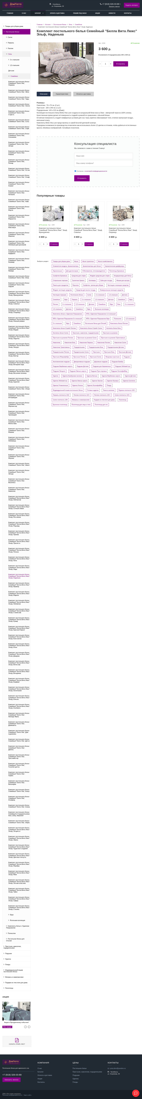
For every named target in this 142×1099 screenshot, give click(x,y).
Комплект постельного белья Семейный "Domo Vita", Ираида (18, 269)
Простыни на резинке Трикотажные (113, 338)
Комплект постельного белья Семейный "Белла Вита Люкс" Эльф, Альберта (19, 706)
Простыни (96, 352)
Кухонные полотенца (60, 404)
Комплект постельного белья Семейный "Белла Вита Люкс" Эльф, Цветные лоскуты (19, 855)
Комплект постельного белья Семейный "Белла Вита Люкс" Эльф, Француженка (19, 293)
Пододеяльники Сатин (81, 352)
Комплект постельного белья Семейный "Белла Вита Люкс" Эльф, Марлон (19, 593)
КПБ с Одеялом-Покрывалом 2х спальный (67, 318)
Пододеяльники (79, 347)
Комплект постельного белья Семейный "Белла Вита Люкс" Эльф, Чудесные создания (19, 846)
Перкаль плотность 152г (61, 395)
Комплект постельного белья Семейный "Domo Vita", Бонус (19, 790)
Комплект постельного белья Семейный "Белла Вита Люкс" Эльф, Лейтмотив (19, 498)
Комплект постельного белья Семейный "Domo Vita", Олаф (19, 176)
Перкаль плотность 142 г (126, 390)
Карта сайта (27, 1095)
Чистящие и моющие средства (117, 285)
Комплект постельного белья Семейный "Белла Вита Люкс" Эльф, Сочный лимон (19, 506)
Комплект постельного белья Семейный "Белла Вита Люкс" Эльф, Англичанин (19, 688)
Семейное (14, 76)
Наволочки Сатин (120, 342)
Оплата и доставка (57, 13)
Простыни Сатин (95, 357)
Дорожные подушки (100, 361)
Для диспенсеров (72, 271)
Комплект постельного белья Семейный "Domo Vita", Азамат (18, 184)
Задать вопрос (131, 5)
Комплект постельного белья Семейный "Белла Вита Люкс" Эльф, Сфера (19, 898)
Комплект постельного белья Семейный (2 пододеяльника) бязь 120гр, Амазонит (19, 813)
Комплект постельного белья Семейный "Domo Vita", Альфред (18, 798)
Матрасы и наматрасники (14, 977)
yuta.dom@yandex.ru (118, 1068)
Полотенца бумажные (116, 271)
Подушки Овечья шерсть (78, 371)
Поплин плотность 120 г (102, 395)
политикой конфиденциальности (96, 171)
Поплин (10, 48)
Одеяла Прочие (97, 381)
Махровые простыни (113, 357)
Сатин (10, 37)
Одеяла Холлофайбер (94, 385)
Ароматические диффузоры (114, 266)
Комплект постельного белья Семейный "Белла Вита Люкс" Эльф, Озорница (19, 310)
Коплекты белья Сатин (60, 333)
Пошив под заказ (79, 13)
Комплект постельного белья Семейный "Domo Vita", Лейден (18, 447)
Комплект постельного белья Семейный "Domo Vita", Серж (18, 127)
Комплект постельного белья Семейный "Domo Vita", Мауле (18, 208)
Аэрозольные (57, 271)
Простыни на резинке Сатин (87, 338)
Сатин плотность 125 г (122, 395)
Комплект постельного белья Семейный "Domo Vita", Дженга (18, 747)
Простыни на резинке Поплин (63, 338)
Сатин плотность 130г (60, 400)
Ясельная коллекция (17, 920)
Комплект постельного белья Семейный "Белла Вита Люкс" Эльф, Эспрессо (19, 829)
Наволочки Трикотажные (61, 347)
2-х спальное (14, 60)
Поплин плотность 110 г (82, 395)
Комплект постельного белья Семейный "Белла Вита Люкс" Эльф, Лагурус (19, 345)
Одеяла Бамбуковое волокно (72, 376)
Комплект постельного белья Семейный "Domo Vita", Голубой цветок (18, 765)
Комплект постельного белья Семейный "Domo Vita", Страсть (18, 112)
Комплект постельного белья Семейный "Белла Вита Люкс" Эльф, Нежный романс (19, 319)
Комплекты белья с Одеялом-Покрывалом (17, 927)
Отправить (81, 178)
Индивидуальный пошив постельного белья (13, 970)
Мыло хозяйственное (105, 261)
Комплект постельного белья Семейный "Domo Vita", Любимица (18, 439)
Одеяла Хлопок (77, 385)
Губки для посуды (106, 280)
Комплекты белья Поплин (119, 323)
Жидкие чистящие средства (62, 290)
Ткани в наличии (108, 390)
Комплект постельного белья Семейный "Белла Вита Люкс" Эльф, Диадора (19, 654)
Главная (10, 13)
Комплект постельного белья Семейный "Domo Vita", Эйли (18, 91)
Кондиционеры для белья (123, 276)
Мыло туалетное (88, 261)
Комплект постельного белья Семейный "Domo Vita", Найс (18, 200)
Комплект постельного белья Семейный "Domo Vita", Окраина (18, 83)
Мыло (76, 261)
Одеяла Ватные (92, 376)
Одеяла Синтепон (129, 381)
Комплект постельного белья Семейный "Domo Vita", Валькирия (18, 782)
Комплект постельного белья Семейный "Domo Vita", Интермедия (18, 395)
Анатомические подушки (61, 361)
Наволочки (56, 342)
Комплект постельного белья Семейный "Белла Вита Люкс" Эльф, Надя (19, 567)
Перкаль (11, 43)
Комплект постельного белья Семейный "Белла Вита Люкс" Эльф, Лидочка (19, 336)
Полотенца (9, 988)
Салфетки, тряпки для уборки (93, 285)
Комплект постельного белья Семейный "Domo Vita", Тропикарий (18, 413)
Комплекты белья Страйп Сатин (91, 328)
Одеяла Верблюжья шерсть (111, 376)
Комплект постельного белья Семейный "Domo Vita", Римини (18, 152)
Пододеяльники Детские (115, 347)
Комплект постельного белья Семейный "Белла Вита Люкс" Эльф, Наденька (19, 576)
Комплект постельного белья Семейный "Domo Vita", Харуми (18, 284)
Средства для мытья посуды (86, 290)
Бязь (10, 54)
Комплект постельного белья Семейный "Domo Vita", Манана (18, 430)
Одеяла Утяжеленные (60, 385)
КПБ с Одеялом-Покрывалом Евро (98, 318)
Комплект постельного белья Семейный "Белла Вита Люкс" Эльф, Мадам (19, 328)
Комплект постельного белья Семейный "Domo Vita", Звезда (18, 472)
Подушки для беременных (102, 366)
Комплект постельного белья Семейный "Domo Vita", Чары (18, 98)
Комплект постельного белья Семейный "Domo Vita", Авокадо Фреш (18, 715)
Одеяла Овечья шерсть (80, 381)
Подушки (8, 953)
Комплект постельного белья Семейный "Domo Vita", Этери (19, 388)
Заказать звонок (114, 6)
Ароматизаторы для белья (92, 266)
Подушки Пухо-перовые (99, 371)
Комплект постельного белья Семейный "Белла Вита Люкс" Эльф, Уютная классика (19, 881)
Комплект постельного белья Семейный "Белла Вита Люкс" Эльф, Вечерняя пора (19, 362)
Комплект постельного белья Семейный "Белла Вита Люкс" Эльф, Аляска (19, 697)
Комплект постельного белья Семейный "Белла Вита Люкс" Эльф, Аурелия (19, 380)
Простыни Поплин (79, 357)
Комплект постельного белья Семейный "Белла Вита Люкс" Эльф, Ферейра (19, 864)
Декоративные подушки (82, 361)
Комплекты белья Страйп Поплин (64, 328)
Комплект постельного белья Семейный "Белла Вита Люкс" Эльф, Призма (19, 532)
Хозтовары (92, 280)
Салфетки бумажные (60, 276)
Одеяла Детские (130, 376)
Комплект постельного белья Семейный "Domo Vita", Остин (19, 169)
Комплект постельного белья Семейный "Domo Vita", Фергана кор (18, 404)
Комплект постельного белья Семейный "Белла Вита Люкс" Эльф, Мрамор (19, 584)
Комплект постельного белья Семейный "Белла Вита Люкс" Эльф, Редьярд (19, 524)
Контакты (128, 13)
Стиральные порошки (60, 280)
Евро (12, 915)
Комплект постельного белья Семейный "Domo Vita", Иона (18, 277)
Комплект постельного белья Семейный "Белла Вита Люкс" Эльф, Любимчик (19, 602)
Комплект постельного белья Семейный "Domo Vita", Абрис (19, 821)
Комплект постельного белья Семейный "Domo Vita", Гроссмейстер (18, 756)
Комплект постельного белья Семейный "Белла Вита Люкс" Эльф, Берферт (19, 680)
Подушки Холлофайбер (119, 371)
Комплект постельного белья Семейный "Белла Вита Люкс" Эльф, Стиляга (19, 907)
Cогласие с (92, 171)
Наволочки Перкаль (86, 342)
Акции (97, 13)
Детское (11, 71)
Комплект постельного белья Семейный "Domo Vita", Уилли (19, 105)
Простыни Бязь (109, 352)
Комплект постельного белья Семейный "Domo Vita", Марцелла (18, 217)
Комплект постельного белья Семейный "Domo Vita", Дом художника (18, 732)
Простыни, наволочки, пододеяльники (12, 947)
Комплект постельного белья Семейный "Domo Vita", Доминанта (18, 723)
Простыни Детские (125, 352)
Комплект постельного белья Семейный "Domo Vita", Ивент (19, 464)
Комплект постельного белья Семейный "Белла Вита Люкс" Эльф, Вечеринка (19, 671)
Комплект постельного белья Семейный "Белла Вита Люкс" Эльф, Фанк (19, 873)
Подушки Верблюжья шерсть (62, 366)
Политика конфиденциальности (12, 1095)
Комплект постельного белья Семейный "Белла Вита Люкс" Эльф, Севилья (19, 302)
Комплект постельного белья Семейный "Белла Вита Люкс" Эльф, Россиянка (19, 515)
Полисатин (12, 933)
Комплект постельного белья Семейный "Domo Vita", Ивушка (18, 456)
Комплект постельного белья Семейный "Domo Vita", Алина (19, 806)
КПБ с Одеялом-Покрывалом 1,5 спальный (101, 314)
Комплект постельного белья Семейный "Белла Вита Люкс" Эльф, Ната (19, 558)
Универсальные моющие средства (111, 290)
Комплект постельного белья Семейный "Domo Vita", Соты (18, 120)
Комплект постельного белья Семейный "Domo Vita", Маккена (18, 234)
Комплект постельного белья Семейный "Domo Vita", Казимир (18, 260)
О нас (24, 13)
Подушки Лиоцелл (59, 371)
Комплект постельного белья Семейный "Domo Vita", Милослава (18, 421)
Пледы (7, 964)
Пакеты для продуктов (60, 285)
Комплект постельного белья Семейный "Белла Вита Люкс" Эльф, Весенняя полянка (19, 371)
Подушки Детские (83, 366)
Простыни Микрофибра (61, 357)
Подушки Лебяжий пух (122, 366)
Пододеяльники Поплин (61, 352)
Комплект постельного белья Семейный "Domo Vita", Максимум (18, 225)
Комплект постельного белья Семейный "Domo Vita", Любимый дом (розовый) (18, 243)
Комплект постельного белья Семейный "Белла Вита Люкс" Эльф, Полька (19, 550)
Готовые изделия (93, 390)
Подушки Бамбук (117, 361)
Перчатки (75, 285)
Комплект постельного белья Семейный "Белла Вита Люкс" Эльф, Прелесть (19, 541)
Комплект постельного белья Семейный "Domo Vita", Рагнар (18, 161)
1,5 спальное (14, 65)
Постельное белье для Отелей (15, 940)
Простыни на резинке (110, 333)
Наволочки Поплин (103, 342)
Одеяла (8, 959)
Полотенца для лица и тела (81, 404)
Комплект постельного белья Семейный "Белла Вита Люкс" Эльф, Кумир (19, 619)
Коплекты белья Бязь (113, 328)
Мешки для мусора (122, 280)
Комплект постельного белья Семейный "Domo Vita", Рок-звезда (18, 144)
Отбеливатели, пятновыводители (93, 271)
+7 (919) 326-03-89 (111, 4)
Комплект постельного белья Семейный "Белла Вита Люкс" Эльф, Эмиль (19, 838)
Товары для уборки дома (14, 26)
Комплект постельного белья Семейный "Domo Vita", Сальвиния (18, 135)
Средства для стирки (79, 276)
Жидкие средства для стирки (100, 276)
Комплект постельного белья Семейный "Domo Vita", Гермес (18, 774)
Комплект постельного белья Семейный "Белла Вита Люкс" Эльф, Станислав (19, 610)
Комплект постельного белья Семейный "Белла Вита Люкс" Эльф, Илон (19, 645)
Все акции (7, 1027)
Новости (112, 13)
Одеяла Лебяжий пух (60, 381)
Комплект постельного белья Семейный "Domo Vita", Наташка (18, 192)
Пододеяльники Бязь (96, 347)
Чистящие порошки (59, 295)
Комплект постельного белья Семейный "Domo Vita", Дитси (19, 740)
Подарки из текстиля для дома (16, 982)
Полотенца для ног (101, 404)
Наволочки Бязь (69, 342)
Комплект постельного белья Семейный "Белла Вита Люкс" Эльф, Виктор (19, 354)
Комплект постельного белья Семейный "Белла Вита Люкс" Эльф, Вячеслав (19, 662)
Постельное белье (12, 32)
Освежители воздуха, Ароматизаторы (65, 266)
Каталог (38, 13)
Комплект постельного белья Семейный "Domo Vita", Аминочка (18, 489)
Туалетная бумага (78, 280)
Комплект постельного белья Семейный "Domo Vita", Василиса (18, 480)
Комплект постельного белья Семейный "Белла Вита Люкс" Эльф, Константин (19, 636)
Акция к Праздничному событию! (16, 1022)
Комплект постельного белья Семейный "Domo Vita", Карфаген (18, 251)
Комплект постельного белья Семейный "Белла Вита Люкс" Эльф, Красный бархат (19, 628)
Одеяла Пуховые (113, 381)
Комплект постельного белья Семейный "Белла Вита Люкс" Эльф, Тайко (19, 890)
